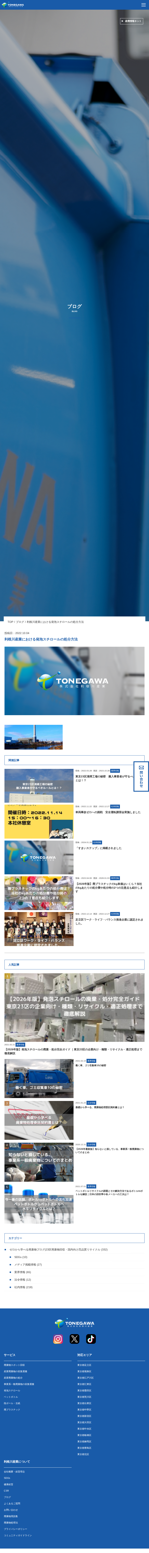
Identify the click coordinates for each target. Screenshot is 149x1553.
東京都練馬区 (84, 1441)
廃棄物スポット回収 (14, 1365)
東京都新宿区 (84, 1416)
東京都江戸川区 (85, 1377)
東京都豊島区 (84, 1448)
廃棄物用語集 (11, 1516)
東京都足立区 (84, 1365)
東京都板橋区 (84, 1435)
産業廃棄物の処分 (13, 1377)
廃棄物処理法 (11, 1522)
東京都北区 (83, 1454)
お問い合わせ (11, 1510)
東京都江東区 (84, 1384)
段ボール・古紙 (12, 1403)
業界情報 (19, 1272)
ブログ (20, 621)
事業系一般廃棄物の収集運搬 (19, 1384)
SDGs (18, 1257)
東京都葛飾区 (84, 1371)
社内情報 (19, 1287)
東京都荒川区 (84, 1397)
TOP (10, 621)
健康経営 (8, 1484)
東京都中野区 (84, 1409)
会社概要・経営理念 (14, 1471)
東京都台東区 (84, 1403)
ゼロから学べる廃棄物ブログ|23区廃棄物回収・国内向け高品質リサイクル (55, 1249)
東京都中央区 (84, 1428)
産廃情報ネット (133, 21)
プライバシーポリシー (15, 1529)
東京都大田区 (84, 1422)
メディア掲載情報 (25, 1264)
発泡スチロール (12, 1390)
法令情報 (19, 1279)
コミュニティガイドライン (18, 1535)
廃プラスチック (12, 1409)
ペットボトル (11, 1397)
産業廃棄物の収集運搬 (15, 1371)
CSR (6, 1490)
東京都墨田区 (84, 1390)
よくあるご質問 (12, 1503)
